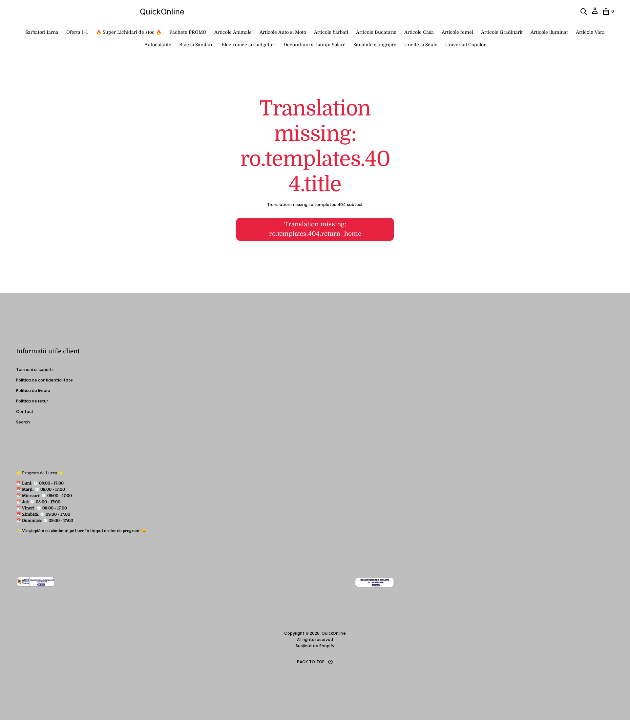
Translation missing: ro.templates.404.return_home (315, 229)
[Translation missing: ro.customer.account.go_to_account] (595, 13)
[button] (584, 11)
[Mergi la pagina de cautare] (584, 11)
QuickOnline (162, 11)
